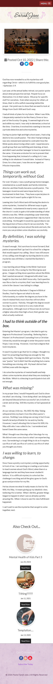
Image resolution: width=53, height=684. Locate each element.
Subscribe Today (25, 664)
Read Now (25, 568)
